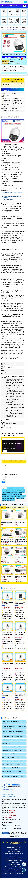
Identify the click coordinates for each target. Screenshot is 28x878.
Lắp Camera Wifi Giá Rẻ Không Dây (13, 866)
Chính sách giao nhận (8, 792)
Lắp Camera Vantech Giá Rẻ (14, 847)
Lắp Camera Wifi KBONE (8, 871)
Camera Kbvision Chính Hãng (14, 851)
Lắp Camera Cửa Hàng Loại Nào (14, 860)
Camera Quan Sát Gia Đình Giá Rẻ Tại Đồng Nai (12, 490)
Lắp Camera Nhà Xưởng (14, 864)
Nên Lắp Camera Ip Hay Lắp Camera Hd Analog (12, 776)
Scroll (24, 870)
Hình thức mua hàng (8, 789)
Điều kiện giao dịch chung (9, 796)
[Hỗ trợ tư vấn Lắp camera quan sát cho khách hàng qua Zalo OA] (24, 864)
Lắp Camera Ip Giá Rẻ (6, 743)
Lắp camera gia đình (14, 855)
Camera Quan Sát (10, 27)
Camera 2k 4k (9, 507)
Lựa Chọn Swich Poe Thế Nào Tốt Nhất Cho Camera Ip (14, 750)
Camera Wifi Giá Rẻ (7, 869)
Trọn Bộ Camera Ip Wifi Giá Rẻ (8, 753)
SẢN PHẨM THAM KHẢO (19, 507)
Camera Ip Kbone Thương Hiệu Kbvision (10, 757)
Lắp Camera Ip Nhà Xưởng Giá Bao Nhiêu (11, 746)
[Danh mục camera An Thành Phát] (24, 6)
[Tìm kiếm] (25, 2)
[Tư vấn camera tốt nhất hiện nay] (26, 16)
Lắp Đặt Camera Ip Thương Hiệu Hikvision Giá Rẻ (12, 760)
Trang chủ (3, 27)
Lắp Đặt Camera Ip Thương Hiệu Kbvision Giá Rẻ (12, 764)
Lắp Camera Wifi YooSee (19, 869)
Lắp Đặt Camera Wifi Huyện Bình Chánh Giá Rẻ (12, 494)
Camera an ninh (19, 853)
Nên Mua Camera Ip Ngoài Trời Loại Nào (11, 739)
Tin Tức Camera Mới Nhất (10, 718)
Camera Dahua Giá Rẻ (13, 849)
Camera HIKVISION (9, 853)
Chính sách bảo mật (8, 794)
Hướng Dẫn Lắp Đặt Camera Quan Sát (16, 488)
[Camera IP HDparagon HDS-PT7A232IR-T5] (14, 43)
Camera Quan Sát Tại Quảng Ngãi (9, 496)
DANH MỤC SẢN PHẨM (11, 6)
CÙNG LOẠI (3, 507)
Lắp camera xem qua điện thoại (13, 858)
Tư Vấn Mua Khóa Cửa (20, 871)
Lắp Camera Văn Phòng (14, 862)
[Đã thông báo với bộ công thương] (5, 833)
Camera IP (18, 27)
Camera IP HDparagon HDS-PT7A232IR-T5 (16, 29)
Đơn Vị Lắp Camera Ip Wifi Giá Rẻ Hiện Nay (11, 767)
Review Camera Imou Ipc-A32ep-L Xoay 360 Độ (12, 736)
